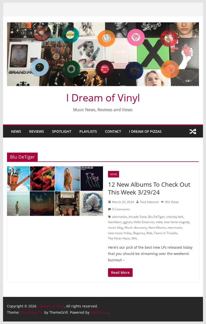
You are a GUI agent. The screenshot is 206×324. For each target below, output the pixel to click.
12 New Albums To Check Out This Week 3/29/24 (149, 188)
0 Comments (121, 209)
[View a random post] (193, 131)
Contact (113, 131)
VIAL (134, 238)
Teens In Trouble (165, 233)
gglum (127, 222)
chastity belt (174, 217)
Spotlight (61, 131)
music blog (115, 227)
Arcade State (138, 217)
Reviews (36, 131)
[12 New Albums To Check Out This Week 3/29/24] (55, 191)
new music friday (120, 233)
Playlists (88, 131)
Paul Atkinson (149, 202)
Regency (139, 233)
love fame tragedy (176, 222)
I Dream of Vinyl (103, 97)
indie (159, 222)
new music (175, 227)
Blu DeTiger (156, 217)
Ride (149, 233)
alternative (119, 217)
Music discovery (136, 227)
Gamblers (115, 222)
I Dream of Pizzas (145, 131)
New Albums (157, 227)
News (16, 131)
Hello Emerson (144, 222)
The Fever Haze (119, 238)
